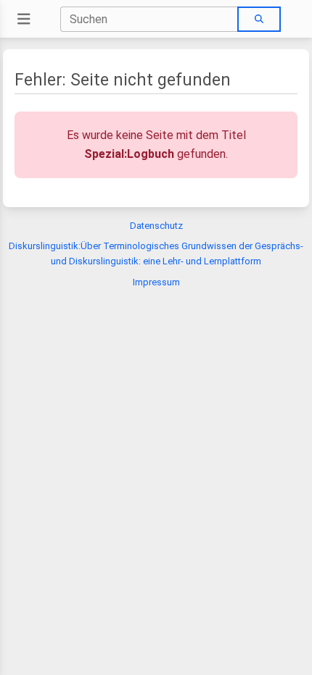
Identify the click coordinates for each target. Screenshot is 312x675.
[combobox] (149, 19)
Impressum (156, 282)
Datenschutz (156, 225)
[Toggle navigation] (24, 19)
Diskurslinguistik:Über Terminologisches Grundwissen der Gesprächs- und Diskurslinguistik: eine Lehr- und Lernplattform (156, 253)
